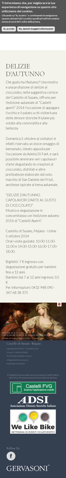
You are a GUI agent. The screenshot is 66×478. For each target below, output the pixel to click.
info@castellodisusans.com (17, 360)
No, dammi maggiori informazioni (36, 29)
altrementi (20, 363)
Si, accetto (8, 29)
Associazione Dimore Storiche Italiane (39, 377)
